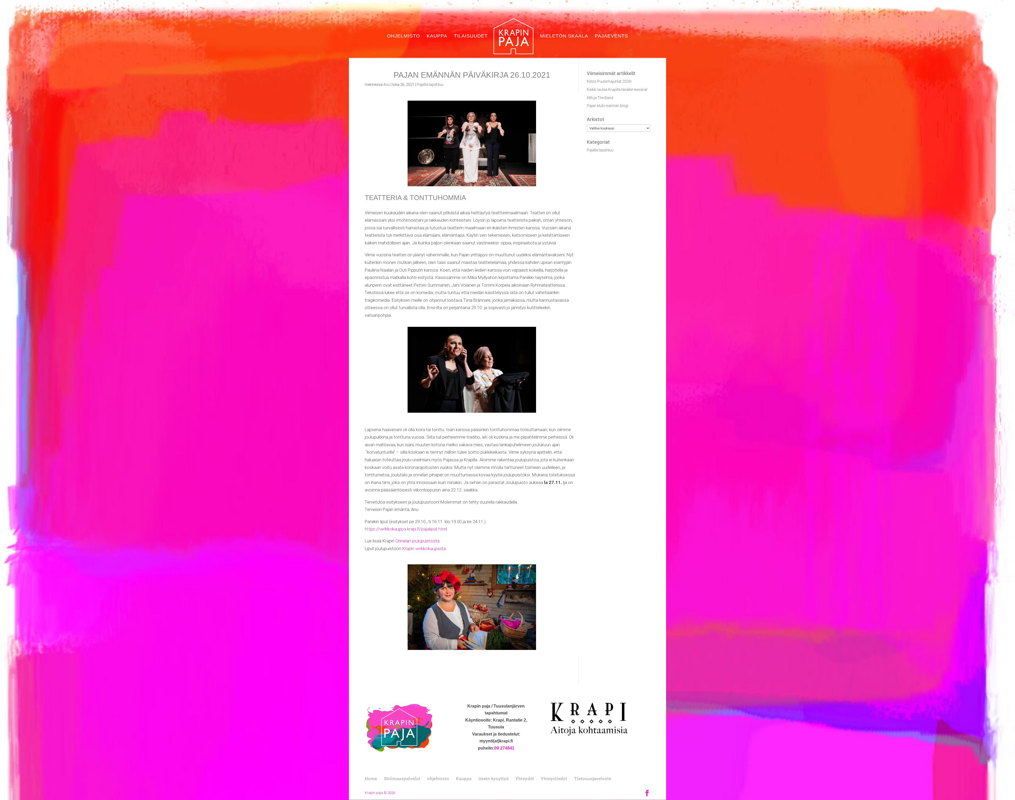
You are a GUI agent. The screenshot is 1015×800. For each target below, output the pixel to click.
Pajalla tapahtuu (430, 84)
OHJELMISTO (403, 36)
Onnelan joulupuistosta (417, 540)
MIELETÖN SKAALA (564, 36)
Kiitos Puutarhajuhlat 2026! (609, 81)
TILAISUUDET (471, 36)
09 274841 (504, 748)
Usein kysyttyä (493, 778)
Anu (386, 84)
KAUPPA (437, 36)
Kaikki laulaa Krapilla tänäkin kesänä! (617, 89)
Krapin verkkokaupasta (424, 548)
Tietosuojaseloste (592, 778)
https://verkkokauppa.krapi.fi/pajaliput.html (406, 529)
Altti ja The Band (600, 98)
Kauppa (464, 778)
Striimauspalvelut (402, 778)
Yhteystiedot (554, 778)
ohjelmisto (438, 778)
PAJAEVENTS (611, 36)
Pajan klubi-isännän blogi (607, 106)
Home (371, 778)
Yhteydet (524, 778)
